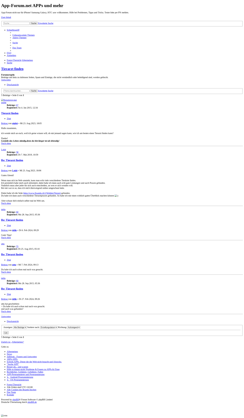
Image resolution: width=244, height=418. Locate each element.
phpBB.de (32, 402)
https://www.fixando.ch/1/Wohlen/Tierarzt (42, 193)
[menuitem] (23, 35)
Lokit (3, 149)
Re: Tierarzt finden (12, 160)
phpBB (15, 399)
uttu (3, 244)
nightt (3, 102)
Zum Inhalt (6, 17)
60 (17, 212)
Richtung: (62, 327)
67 (17, 105)
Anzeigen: (8, 327)
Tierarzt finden (12, 69)
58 (17, 152)
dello (3, 209)
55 (17, 246)
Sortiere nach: (33, 327)
